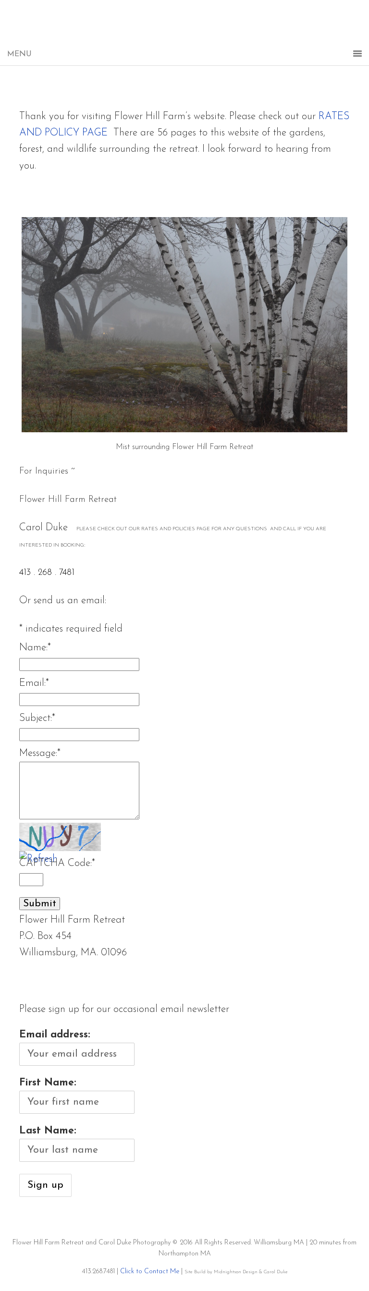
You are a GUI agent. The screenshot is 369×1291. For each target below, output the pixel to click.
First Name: (47, 1083)
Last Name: (47, 1131)
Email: (34, 683)
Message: (40, 753)
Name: (35, 648)
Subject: (37, 718)
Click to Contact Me (149, 1271)
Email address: (54, 1035)
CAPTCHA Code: (57, 863)
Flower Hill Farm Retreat (184, 28)
